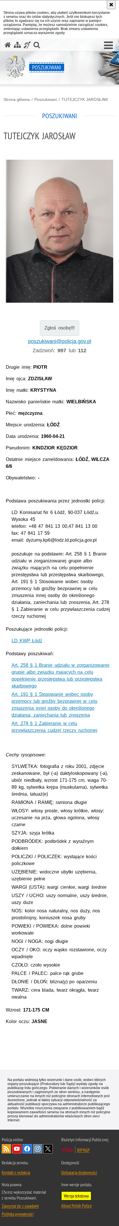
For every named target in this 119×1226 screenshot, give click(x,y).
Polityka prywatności (18, 1214)
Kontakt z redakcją (16, 1172)
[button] (108, 45)
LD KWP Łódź (27, 640)
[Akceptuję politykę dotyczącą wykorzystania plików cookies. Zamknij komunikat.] (111, 4)
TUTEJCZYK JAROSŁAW (85, 99)
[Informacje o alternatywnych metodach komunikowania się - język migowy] (27, 44)
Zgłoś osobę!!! (59, 327)
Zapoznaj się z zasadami (20, 1206)
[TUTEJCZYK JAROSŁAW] (59, 231)
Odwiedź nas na (16, 1148)
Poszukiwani (45, 99)
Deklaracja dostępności (79, 1172)
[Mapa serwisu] (17, 44)
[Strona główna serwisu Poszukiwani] (8, 44)
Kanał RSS (6, 1148)
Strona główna (16, 99)
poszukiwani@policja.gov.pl (59, 341)
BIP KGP (83, 1150)
